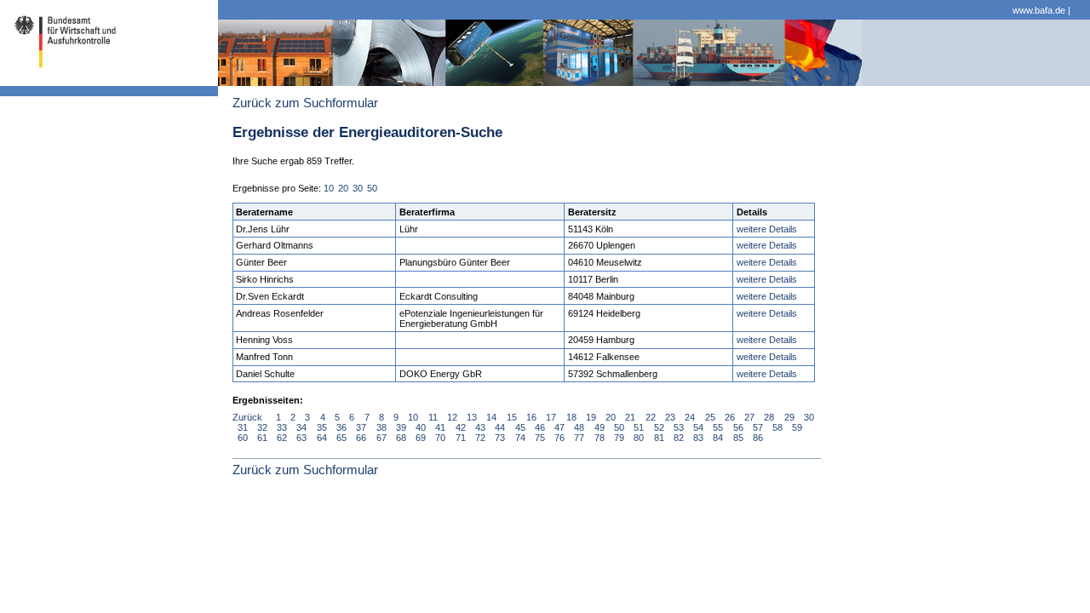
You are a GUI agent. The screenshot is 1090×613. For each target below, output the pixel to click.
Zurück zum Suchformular (305, 103)
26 (730, 417)
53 (679, 427)
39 (401, 427)
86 (758, 438)
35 (322, 427)
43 (480, 427)
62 (282, 438)
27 (749, 417)
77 (579, 438)
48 (579, 427)
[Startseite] (60, 80)
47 (559, 427)
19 (591, 417)
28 (769, 417)
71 (461, 438)
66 (361, 438)
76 (559, 438)
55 (718, 427)
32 (262, 427)
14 (491, 417)
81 (659, 438)
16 (531, 417)
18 (571, 417)
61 (262, 438)
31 (243, 427)
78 (599, 438)
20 (343, 188)
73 (500, 438)
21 (630, 417)
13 (472, 417)
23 (670, 417)
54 (698, 427)
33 (282, 427)
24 (690, 417)
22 (650, 417)
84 (718, 438)
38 (381, 427)
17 (551, 417)
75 (540, 438)
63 (301, 438)
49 (599, 427)
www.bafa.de (1039, 10)
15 (512, 417)
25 (710, 417)
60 (243, 438)
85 (738, 438)
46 (540, 427)
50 (372, 188)
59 (797, 427)
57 (758, 427)
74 (520, 438)
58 (777, 427)
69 (421, 438)
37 (361, 427)
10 (329, 188)
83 (698, 438)
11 (433, 417)
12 (452, 417)
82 (679, 438)
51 (639, 427)
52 (659, 427)
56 (738, 427)
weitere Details (767, 229)
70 (440, 438)
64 (322, 438)
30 (358, 188)
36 (341, 427)
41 (440, 427)
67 (381, 438)
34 (301, 427)
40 (421, 427)
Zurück (247, 417)
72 (480, 438)
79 (619, 438)
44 (500, 427)
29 (789, 417)
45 (520, 427)
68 (401, 438)
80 (639, 438)
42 (461, 427)
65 (341, 438)
